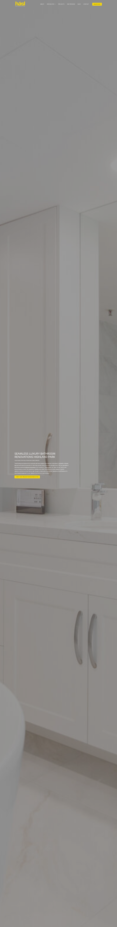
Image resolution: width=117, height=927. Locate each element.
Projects (61, 4)
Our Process (71, 4)
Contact (86, 4)
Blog (79, 4)
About (42, 4)
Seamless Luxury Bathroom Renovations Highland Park (34, 455)
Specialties (50, 4)
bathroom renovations (30, 467)
